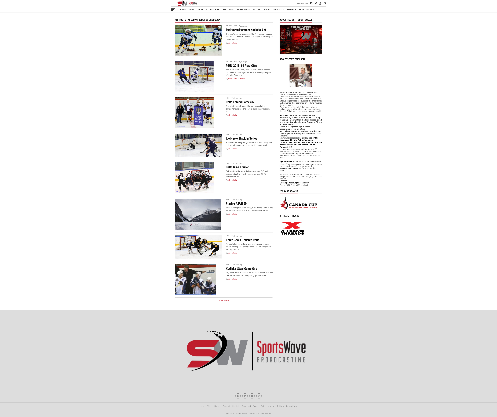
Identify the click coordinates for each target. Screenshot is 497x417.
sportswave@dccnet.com (297, 182)
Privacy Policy (306, 9)
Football (228, 9)
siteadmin (232, 42)
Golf (266, 9)
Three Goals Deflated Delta (242, 240)
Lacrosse (278, 9)
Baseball (214, 9)
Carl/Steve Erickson (236, 78)
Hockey (202, 9)
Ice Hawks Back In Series (241, 138)
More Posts (224, 300)
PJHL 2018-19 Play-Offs (241, 65)
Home (183, 9)
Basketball (243, 9)
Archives (291, 9)
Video (192, 9)
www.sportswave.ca (291, 168)
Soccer (256, 9)
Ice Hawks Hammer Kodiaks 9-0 (246, 30)
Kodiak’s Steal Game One (241, 268)
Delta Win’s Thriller (237, 167)
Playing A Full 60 (236, 203)
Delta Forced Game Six (240, 102)
